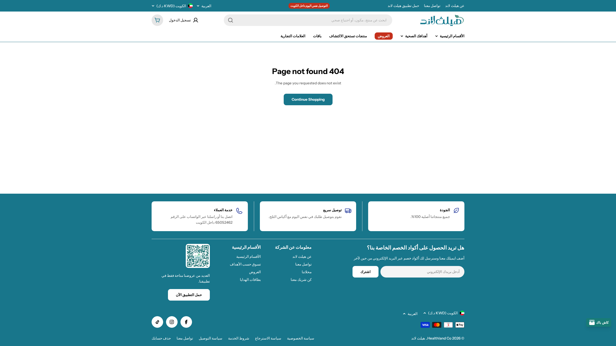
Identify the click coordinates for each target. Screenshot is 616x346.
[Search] (230, 20)
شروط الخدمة (238, 338)
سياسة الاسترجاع (268, 338)
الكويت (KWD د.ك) (171, 6)
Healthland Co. (438, 338)
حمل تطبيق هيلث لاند (403, 5)
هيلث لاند (418, 338)
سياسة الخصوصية (300, 338)
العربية (206, 6)
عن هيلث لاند (454, 5)
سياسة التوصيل (210, 338)
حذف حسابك (161, 338)
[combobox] (308, 20)
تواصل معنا (432, 5)
